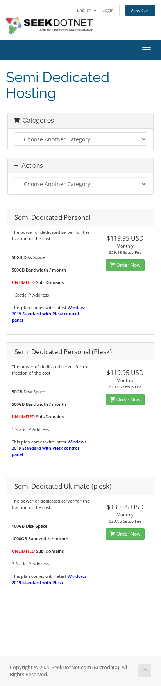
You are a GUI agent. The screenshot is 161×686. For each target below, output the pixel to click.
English (85, 10)
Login (108, 10)
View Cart (140, 10)
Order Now (127, 265)
